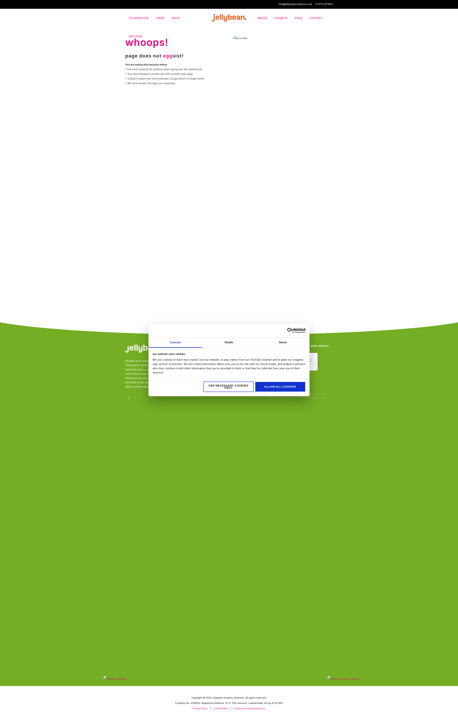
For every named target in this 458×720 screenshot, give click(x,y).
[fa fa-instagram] (140, 398)
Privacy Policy (200, 708)
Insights (281, 18)
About (262, 18)
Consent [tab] (175, 342)
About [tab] (283, 342)
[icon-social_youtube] (150, 398)
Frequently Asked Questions (249, 708)
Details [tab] (229, 342)
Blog (298, 18)
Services (136, 36)
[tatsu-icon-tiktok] (160, 398)
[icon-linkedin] (130, 398)
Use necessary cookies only (228, 386)
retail (160, 18)
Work (176, 18)
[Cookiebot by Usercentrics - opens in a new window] (290, 330)
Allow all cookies (280, 386)
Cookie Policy (220, 708)
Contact (315, 18)
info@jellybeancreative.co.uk (295, 4)
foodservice (139, 18)
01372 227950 (324, 4)
